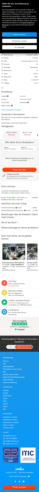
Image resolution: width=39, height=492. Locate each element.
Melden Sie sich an (23, 347)
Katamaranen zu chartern (11, 422)
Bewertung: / (20, 304)
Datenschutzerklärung (10, 382)
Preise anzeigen (19, 170)
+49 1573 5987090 (11, 438)
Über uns (6, 361)
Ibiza (4, 409)
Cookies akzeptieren (19, 35)
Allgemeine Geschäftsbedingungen (14, 377)
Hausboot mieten (8, 428)
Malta (4, 401)
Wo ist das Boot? (9, 222)
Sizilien (5, 398)
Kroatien (5, 393)
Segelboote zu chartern (10, 417)
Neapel (5, 406)
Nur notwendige (19, 47)
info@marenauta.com (12, 441)
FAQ (4, 364)
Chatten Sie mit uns (11, 444)
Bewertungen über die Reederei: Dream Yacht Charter (19, 216)
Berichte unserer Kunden (10, 374)
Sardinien (6, 390)
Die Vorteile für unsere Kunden (12, 369)
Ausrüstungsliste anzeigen (11, 109)
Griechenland (7, 396)
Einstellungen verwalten (19, 41)
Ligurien (5, 404)
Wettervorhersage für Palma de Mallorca (19, 227)
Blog (4, 372)
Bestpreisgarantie (13, 286)
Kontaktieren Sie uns (9, 436)
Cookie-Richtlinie (8, 380)
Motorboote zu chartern (10, 420)
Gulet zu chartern (8, 425)
